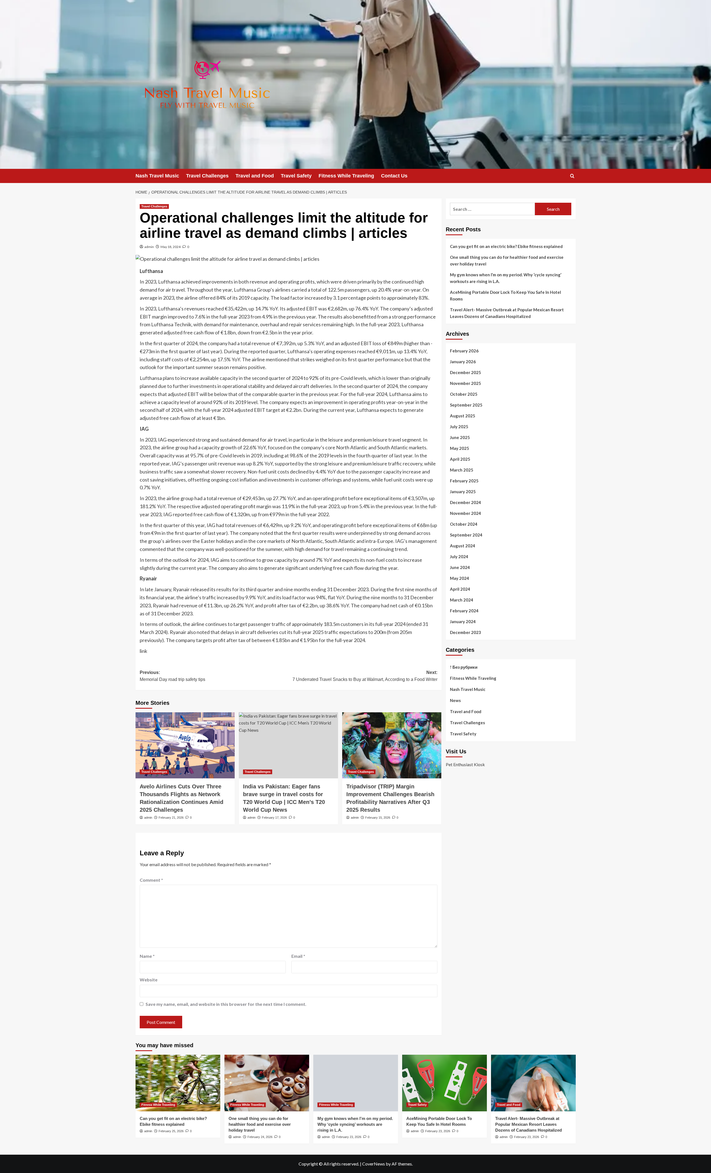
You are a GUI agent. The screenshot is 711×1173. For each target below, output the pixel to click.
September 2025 (466, 404)
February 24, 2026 (259, 1137)
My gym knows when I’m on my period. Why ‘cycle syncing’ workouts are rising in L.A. (505, 278)
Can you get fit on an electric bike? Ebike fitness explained (506, 246)
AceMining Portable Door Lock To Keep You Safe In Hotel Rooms (505, 295)
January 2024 (463, 621)
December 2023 (465, 632)
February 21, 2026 (171, 817)
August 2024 (462, 545)
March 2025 (461, 469)
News (455, 700)
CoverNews (373, 1163)
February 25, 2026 (171, 1131)
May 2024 (459, 578)
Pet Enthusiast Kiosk (465, 764)
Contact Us (394, 176)
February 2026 (464, 350)
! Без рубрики (463, 667)
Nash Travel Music (157, 176)
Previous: (172, 676)
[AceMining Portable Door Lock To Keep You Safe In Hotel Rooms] (444, 1083)
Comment (151, 880)
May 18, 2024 (171, 247)
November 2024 (465, 513)
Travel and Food (255, 176)
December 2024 (465, 502)
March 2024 (461, 599)
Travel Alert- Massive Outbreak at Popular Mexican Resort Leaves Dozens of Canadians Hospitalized (507, 313)
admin (149, 247)
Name (147, 956)
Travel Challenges (207, 176)
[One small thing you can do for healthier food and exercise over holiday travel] (266, 1083)
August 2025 (462, 415)
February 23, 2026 (348, 1137)
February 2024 (464, 610)
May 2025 (459, 448)
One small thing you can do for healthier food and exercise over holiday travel (507, 260)
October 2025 (463, 394)
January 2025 (463, 491)
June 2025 (460, 437)
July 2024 (459, 556)
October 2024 (463, 524)
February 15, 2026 (377, 817)
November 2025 (465, 383)
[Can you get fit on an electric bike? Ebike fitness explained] (178, 1083)
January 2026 (463, 361)
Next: (364, 676)
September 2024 (466, 534)
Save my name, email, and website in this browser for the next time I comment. (226, 1004)
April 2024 (460, 588)
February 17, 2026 (274, 817)
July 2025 (459, 426)
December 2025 (465, 372)
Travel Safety (296, 176)
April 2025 (460, 459)
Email (298, 956)
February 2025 (464, 480)
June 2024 (460, 567)
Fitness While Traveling (346, 176)
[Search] (572, 176)
